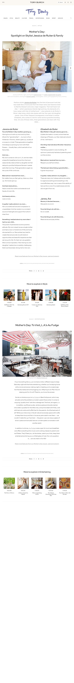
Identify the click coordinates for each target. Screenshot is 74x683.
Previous (4, 68)
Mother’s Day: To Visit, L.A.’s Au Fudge (37, 325)
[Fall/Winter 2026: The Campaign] (9, 295)
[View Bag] (71, 2)
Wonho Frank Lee (42, 378)
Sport (54, 18)
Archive (60, 18)
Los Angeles (34, 453)
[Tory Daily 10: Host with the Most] (64, 483)
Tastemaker (51, 263)
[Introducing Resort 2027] (23, 295)
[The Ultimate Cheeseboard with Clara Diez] (51, 483)
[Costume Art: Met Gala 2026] (37, 295)
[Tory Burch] (37, 2)
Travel (31, 18)
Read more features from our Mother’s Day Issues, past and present (37, 256)
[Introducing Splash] (51, 295)
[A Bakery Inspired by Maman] (23, 483)
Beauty (17, 18)
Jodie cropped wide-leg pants (52, 94)
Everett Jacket (31, 96)
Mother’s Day (45, 263)
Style (11, 18)
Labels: (21, 263)
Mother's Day (41, 453)
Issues (5, 18)
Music (48, 18)
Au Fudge (35, 397)
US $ (3, 2)
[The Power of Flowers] (9, 483)
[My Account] (65, 2)
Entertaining (40, 18)
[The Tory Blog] (37, 12)
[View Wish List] (68, 2)
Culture (24, 18)
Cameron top (37, 94)
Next (70, 68)
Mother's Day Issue (37, 263)
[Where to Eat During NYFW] (37, 483)
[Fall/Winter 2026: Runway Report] (64, 295)
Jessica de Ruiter (30, 102)
